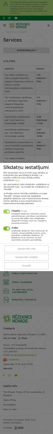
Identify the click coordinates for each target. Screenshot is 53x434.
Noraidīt (26, 266)
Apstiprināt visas (26, 249)
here (17, 180)
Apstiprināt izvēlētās (26, 257)
